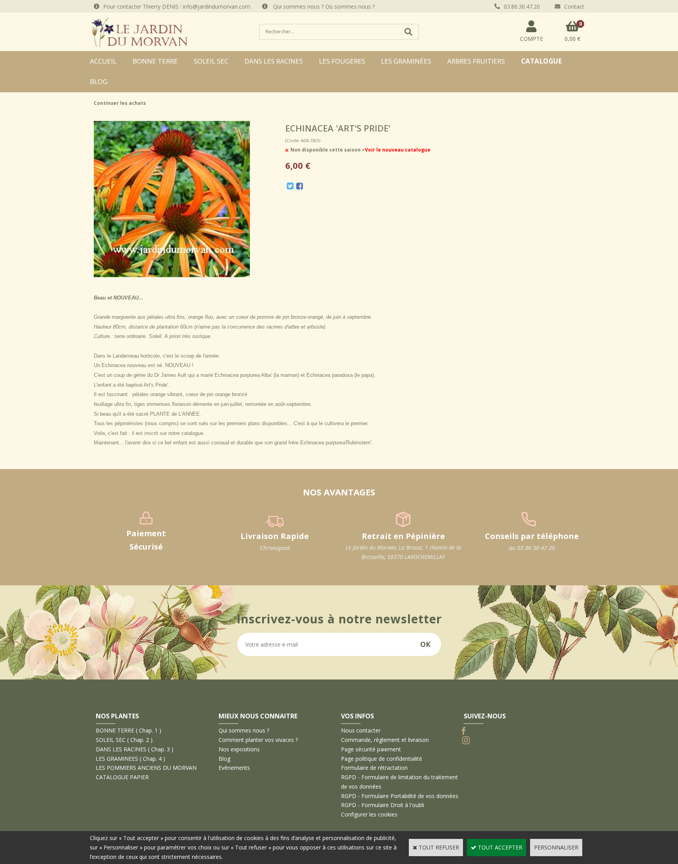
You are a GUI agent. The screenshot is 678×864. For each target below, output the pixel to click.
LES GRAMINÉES (406, 61)
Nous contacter (361, 730)
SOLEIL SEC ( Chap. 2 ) (124, 739)
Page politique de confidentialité (381, 758)
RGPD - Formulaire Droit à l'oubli (382, 805)
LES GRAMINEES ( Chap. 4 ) (130, 758)
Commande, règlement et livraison (385, 739)
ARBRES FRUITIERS (476, 61)
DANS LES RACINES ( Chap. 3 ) (134, 749)
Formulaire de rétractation (374, 767)
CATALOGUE (541, 61)
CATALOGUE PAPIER (122, 777)
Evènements (234, 767)
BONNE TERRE (155, 61)
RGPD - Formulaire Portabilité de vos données (399, 796)
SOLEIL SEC (211, 61)
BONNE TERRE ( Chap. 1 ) (128, 730)
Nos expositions (239, 749)
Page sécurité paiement (371, 749)
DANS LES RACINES (273, 61)
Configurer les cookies (369, 814)
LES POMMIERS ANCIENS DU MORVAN (146, 767)
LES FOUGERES (342, 61)
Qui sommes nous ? (244, 730)
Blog (99, 81)
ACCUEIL (103, 61)
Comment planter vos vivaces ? (258, 739)
